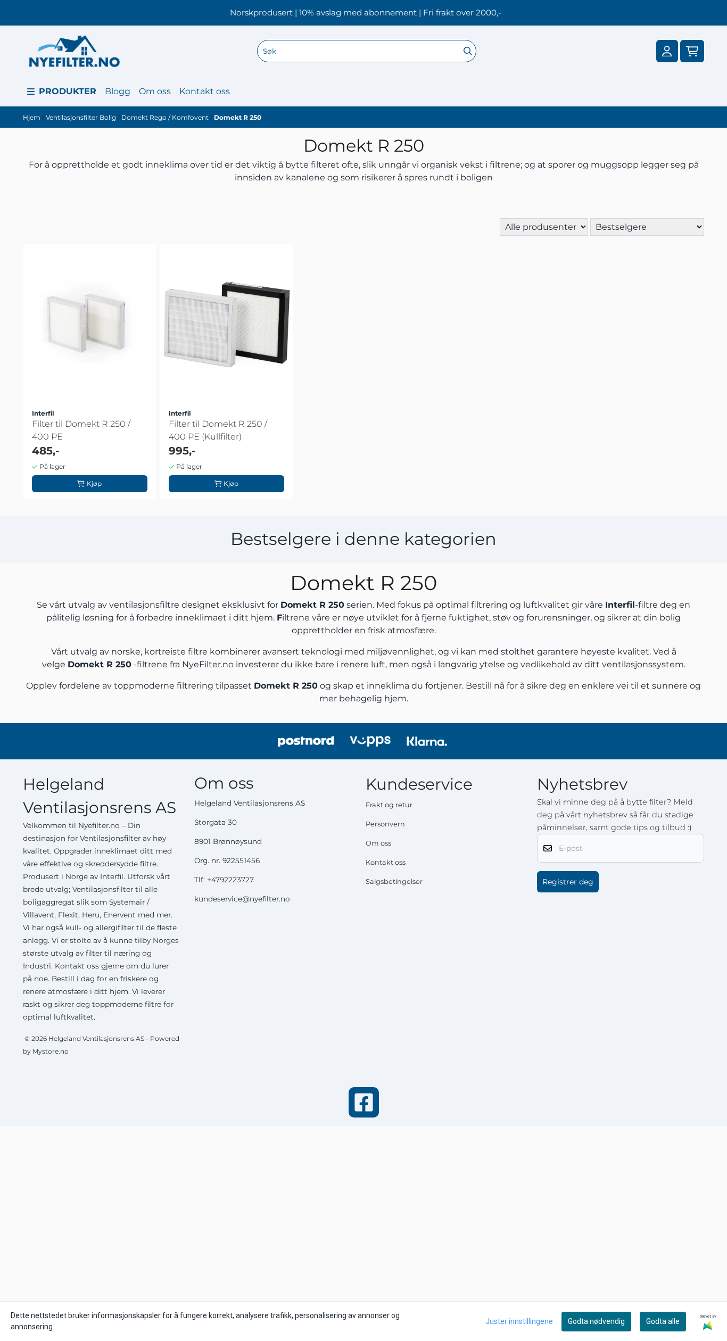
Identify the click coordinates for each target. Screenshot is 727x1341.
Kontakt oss (204, 91)
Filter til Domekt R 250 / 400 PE (81, 430)
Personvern (385, 824)
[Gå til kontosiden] (667, 51)
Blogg (117, 91)
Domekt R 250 (237, 117)
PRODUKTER (67, 91)
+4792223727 (230, 879)
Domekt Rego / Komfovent (165, 117)
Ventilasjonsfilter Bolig (82, 117)
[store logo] (74, 51)
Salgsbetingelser (394, 881)
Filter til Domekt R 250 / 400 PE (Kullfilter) (218, 430)
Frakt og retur (389, 805)
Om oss (155, 91)
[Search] (467, 51)
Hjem (32, 117)
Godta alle (663, 1321)
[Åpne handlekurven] (692, 51)
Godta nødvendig (596, 1321)
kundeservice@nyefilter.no (242, 899)
